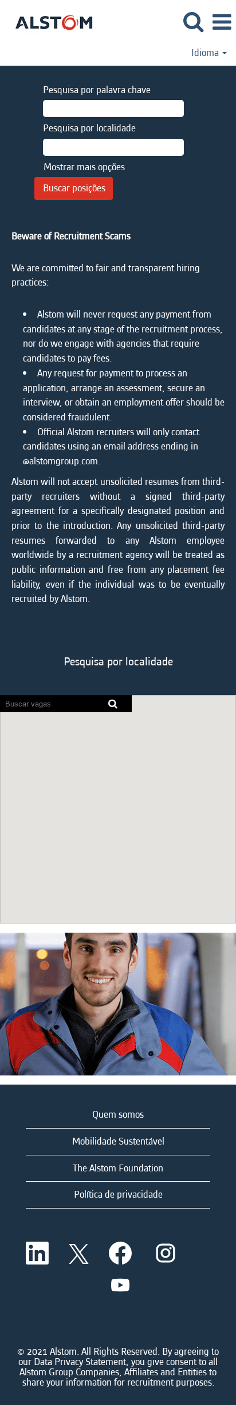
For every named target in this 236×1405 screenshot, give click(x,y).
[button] (221, 23)
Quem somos (118, 1114)
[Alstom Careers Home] (49, 21)
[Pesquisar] (193, 22)
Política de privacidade (118, 1194)
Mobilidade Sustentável (118, 1141)
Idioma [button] (206, 53)
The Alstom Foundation (118, 1168)
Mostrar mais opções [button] (84, 167)
